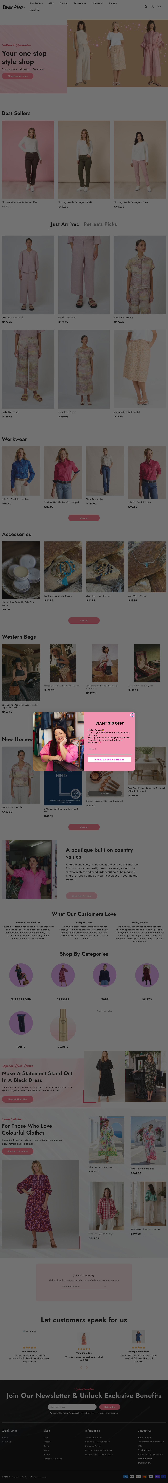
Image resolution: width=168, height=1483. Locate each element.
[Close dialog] (132, 715)
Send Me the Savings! (109, 759)
